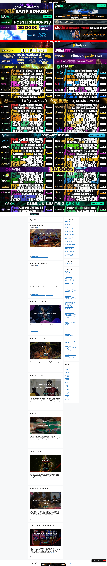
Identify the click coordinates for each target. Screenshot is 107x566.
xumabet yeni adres (68, 348)
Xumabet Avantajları (37, 375)
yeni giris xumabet (68, 358)
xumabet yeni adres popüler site (68, 350)
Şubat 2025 (67, 373)
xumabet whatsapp (68, 347)
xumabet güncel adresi (69, 313)
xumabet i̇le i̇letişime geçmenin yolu (43, 555)
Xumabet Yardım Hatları (69, 237)
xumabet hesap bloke (67, 316)
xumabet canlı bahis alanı (34, 555)
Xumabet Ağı (34, 413)
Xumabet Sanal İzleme (69, 252)
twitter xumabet (72, 280)
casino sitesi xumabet (68, 273)
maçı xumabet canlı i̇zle (72, 279)
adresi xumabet (67, 271)
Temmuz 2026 (67, 366)
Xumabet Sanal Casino (69, 245)
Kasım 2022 (67, 400)
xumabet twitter (68, 345)
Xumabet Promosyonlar (34, 256)
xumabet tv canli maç (68, 343)
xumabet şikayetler (67, 356)
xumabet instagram (69, 317)
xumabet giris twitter (69, 308)
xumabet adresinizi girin (34, 257)
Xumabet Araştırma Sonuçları (70, 244)
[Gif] (53, 101)
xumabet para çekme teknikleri (48, 518)
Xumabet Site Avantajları (69, 224)
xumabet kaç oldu (68, 323)
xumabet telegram (73, 341)
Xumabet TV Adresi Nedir (38, 302)
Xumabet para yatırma (70, 335)
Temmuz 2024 (67, 383)
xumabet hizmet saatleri (72, 316)
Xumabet (66, 225)
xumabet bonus (67, 290)
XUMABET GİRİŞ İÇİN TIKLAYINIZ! (53, 41)
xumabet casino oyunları (70, 298)
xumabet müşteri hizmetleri (39, 518)
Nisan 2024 (67, 388)
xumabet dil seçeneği (73, 302)
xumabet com (68, 302)
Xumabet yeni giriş (69, 352)
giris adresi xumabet (69, 274)
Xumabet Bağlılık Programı (69, 234)
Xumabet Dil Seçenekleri (69, 228)
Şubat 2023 (67, 396)
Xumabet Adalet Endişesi (69, 254)
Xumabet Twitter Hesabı (69, 235)
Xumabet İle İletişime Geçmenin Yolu (42, 525)
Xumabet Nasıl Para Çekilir (69, 242)
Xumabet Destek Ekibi (69, 255)
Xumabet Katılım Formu (69, 230)
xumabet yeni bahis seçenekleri (68, 351)
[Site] (26, 72)
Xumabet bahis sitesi (70, 289)
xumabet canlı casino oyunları (68, 296)
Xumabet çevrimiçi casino (69, 354)
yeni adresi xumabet (51, 555)
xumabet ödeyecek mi (67, 355)
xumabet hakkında (45, 257)
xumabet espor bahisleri (67, 303)
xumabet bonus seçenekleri (73, 290)
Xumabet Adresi (68, 221)
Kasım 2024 (67, 378)
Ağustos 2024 (67, 382)
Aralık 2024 (67, 376)
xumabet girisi (40, 257)
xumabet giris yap (68, 309)
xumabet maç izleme (68, 325)
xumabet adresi (69, 283)
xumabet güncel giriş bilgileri (68, 314)
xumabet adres (33, 518)
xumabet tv (68, 342)
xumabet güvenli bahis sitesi (35, 295)
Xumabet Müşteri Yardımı (69, 247)
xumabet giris (71, 304)
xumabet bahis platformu (69, 287)
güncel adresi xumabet (68, 278)
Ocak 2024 (67, 392)
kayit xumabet (67, 279)
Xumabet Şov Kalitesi (68, 241)
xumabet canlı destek (69, 297)
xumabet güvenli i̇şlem (74, 314)
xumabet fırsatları (67, 304)
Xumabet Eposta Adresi (69, 231)
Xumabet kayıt (72, 322)
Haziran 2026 (67, 368)
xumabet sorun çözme (67, 341)
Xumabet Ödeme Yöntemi (39, 264)
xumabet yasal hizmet (74, 347)
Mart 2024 (67, 389)
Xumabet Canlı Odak (68, 248)
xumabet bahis (73, 285)
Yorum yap (32, 482)
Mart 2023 (67, 395)
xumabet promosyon (69, 337)
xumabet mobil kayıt (68, 327)
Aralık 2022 (67, 399)
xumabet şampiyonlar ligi (73, 355)
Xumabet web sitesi (68, 346)
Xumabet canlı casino (69, 293)
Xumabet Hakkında (36, 226)
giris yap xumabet (68, 277)
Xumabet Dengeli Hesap (69, 238)
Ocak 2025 (67, 375)
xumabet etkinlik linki (73, 303)
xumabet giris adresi (68, 305)
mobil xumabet (67, 280)
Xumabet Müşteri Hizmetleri (39, 488)
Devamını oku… (32, 254)
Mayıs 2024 (67, 386)
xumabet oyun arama (67, 334)
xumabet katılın (66, 322)
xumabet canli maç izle (69, 291)
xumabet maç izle (68, 324)
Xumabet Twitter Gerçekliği (69, 251)
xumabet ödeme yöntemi (49, 295)
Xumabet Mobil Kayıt (68, 227)
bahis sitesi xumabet (69, 272)
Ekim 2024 (67, 379)
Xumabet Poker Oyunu (37, 338)
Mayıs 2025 (67, 372)
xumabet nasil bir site (42, 295)
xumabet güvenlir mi (69, 315)
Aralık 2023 (67, 393)
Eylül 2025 (67, 369)
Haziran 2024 (67, 385)
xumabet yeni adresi (68, 349)
